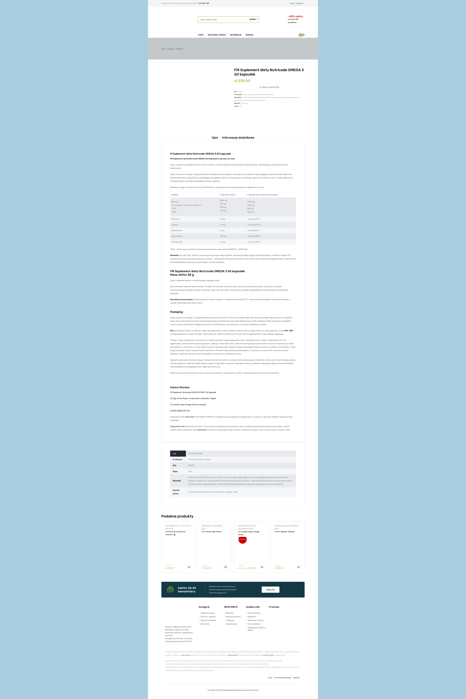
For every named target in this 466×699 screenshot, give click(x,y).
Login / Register (296, 3)
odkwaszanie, (233, 655)
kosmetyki (169, 633)
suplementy (179, 630)
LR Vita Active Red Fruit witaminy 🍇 (175, 533)
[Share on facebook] (240, 106)
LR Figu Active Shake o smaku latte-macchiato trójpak (193, 398)
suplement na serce (242, 100)
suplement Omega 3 (257, 100)
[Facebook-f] (167, 678)
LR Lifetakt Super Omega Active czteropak (188, 405)
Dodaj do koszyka (189, 567)
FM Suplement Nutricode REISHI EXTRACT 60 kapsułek (193, 392)
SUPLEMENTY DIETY (267, 94)
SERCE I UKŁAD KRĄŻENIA (251, 94)
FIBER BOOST (207, 526)
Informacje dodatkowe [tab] (238, 137)
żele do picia (186, 655)
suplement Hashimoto (290, 97)
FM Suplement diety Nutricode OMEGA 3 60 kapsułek (262, 97)
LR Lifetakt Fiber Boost (212, 532)
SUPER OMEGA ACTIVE (180, 411)
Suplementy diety (177, 426)
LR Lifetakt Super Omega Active (248, 533)
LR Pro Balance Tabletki (284, 532)
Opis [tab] (215, 137)
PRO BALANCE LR (281, 526)
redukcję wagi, (267, 655)
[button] (270, 589)
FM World (244, 103)
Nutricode (193, 159)
